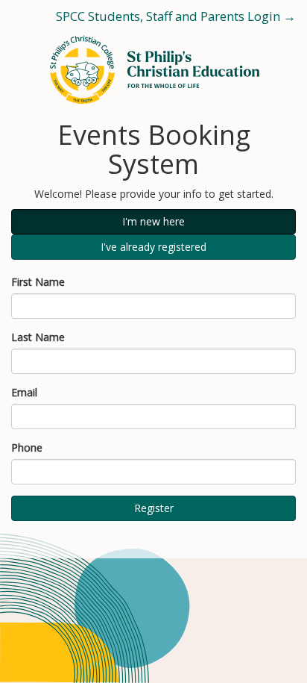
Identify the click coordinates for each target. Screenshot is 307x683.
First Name (38, 282)
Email (24, 392)
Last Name (38, 337)
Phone (26, 447)
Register (154, 508)
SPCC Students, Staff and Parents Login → (176, 16)
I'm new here (153, 221)
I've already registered (153, 247)
